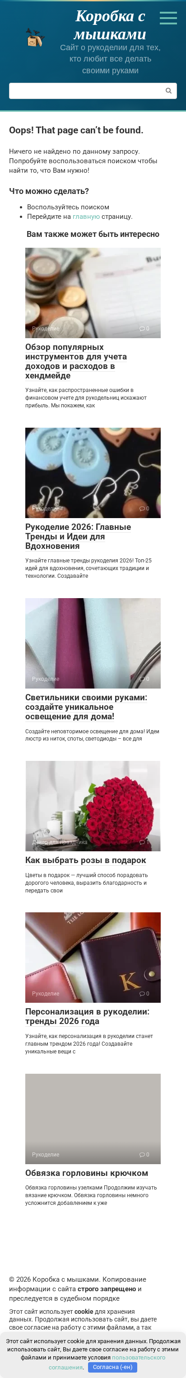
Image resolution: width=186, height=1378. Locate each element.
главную (86, 216)
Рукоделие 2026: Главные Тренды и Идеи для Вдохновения (78, 536)
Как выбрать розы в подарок (85, 860)
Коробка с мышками (110, 24)
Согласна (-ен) (113, 1367)
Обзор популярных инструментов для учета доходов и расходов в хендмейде (76, 361)
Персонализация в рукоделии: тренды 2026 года (87, 1016)
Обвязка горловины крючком (86, 1173)
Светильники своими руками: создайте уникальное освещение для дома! (86, 707)
